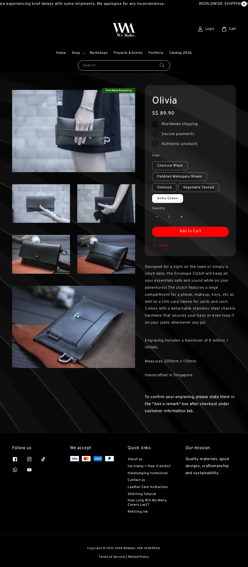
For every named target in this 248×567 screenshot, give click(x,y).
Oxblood (164, 187)
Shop (76, 53)
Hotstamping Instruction (148, 473)
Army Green (167, 198)
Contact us (136, 480)
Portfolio (155, 53)
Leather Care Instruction (148, 487)
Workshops (99, 53)
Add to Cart (190, 231)
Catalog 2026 (180, 53)
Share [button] (163, 246)
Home (61, 53)
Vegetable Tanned (198, 187)
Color (156, 156)
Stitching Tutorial (142, 494)
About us (135, 459)
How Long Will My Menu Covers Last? (147, 502)
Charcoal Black (170, 166)
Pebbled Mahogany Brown (179, 177)
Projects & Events (128, 53)
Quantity (158, 208)
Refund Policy (138, 557)
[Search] (162, 65)
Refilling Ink (138, 512)
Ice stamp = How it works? (149, 466)
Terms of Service (112, 557)
